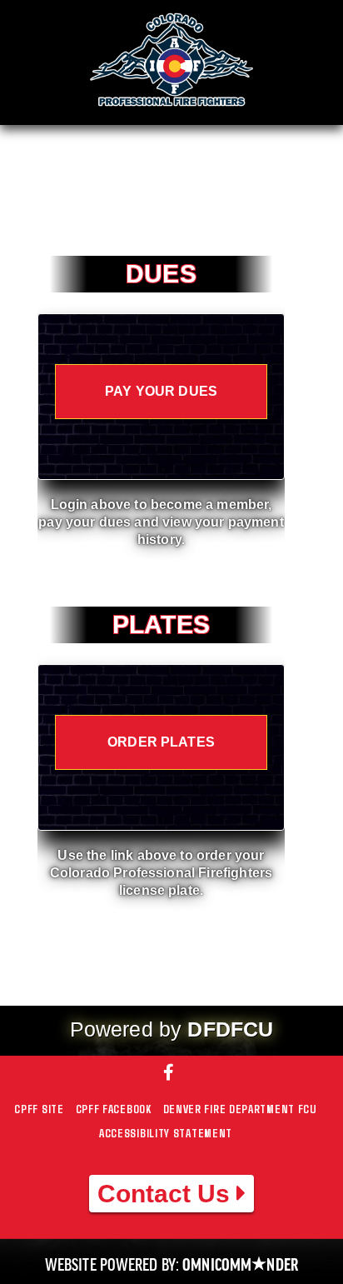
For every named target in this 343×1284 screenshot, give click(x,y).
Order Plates (161, 742)
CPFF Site (38, 1109)
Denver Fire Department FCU (240, 1109)
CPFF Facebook (114, 1109)
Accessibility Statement (165, 1133)
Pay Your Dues (161, 391)
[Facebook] (171, 1074)
